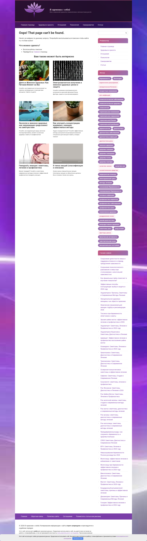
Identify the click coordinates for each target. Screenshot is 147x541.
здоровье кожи (105, 158)
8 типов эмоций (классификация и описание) (68, 166)
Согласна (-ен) (78, 538)
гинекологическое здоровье (110, 103)
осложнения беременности (110, 187)
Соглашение (67, 516)
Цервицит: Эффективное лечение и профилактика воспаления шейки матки (113, 340)
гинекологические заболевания (111, 99)
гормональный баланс (108, 120)
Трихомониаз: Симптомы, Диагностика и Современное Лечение (111, 363)
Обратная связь (37, 516)
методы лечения (106, 183)
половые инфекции (107, 195)
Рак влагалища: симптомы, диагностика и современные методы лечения (111, 425)
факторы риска (105, 233)
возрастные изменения (108, 91)
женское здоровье (106, 145)
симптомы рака (105, 229)
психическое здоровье (108, 212)
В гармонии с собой (60, 9)
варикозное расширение (109, 83)
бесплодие (118, 78)
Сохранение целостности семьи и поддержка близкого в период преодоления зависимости (112, 261)
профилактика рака (107, 208)
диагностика (118, 128)
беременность (105, 78)
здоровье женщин (106, 149)
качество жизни (106, 166)
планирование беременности (110, 191)
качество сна (120, 166)
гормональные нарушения (109, 116)
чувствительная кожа (108, 241)
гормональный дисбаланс (109, 124)
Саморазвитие (88, 25)
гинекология (104, 108)
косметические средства (109, 170)
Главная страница (27, 25)
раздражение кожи (107, 216)
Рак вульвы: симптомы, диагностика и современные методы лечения (111, 417)
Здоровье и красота (46, 25)
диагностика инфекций (108, 137)
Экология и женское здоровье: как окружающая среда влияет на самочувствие (33, 125)
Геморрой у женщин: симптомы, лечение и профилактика (34, 166)
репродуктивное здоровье (109, 224)
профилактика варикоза (109, 199)
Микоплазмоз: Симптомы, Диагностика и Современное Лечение (111, 475)
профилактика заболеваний (110, 203)
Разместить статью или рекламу (88, 516)
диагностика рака (106, 141)
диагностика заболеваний (109, 133)
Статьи (100, 25)
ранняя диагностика (107, 220)
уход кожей (119, 229)
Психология (74, 25)
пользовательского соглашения (67, 533)
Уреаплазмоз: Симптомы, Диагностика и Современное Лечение (111, 355)
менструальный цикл (108, 178)
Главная (24, 516)
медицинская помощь (108, 174)
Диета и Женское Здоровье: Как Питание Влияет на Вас (33, 83)
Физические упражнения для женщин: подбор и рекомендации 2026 (112, 307)
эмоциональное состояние (109, 245)
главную (37, 52)
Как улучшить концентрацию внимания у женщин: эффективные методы (66, 125)
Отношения (62, 25)
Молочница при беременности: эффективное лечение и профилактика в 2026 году (112, 467)
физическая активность (108, 237)
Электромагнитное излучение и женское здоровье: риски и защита (67, 84)
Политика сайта (53, 516)
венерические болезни (108, 87)
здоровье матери (106, 162)
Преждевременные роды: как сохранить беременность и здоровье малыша (111, 434)
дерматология (105, 128)
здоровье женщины (107, 153)
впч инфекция (105, 95)
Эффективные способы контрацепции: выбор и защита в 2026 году (112, 286)
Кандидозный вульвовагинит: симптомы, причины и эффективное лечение (114, 490)
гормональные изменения (109, 112)
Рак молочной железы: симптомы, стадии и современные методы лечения (113, 402)
